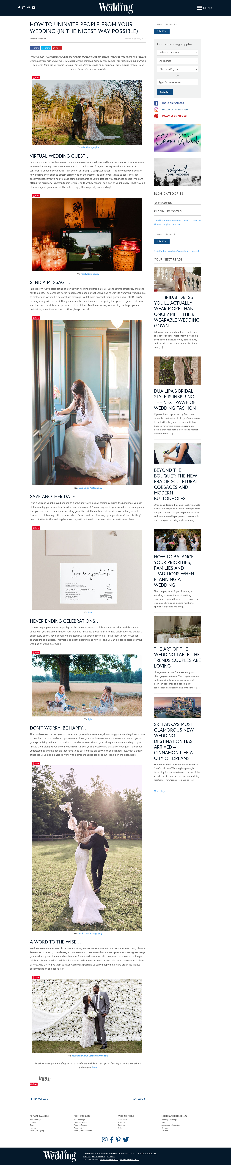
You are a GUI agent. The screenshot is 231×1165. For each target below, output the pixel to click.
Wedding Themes (80, 1125)
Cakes (32, 1125)
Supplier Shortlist (171, 224)
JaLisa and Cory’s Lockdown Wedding (90, 1055)
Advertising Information (171, 1125)
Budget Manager (172, 220)
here (94, 1067)
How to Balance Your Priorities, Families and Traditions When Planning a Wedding (174, 571)
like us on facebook (173, 103)
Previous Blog (40, 1099)
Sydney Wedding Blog (129, 1160)
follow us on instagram (175, 109)
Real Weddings (35, 1120)
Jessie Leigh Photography (89, 488)
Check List (121, 1125)
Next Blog (137, 1099)
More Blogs (159, 791)
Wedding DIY (78, 1128)
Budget (120, 1128)
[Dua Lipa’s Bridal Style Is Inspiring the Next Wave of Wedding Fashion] (177, 371)
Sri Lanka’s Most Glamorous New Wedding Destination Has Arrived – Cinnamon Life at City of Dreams (174, 741)
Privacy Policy (98, 1157)
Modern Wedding (59, 1156)
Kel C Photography (90, 147)
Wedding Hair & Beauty (83, 1131)
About (164, 1122)
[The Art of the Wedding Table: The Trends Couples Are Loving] (177, 630)
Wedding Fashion (80, 1122)
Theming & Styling (37, 1131)
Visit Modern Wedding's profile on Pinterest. (177, 251)
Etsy (90, 612)
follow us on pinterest (174, 116)
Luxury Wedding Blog (109, 1160)
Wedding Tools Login (169, 1120)
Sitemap (165, 1131)
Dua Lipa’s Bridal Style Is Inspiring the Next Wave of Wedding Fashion (175, 399)
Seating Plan (122, 1120)
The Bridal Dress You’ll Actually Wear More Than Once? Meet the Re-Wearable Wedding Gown (177, 311)
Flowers (33, 1128)
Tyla (90, 719)
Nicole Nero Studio (90, 274)
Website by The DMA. (148, 1153)
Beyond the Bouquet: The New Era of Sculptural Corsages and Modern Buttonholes (176, 484)
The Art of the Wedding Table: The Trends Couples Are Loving (177, 657)
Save (37, 77)
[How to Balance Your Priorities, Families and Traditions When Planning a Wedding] (177, 540)
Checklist (159, 220)
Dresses (33, 1122)
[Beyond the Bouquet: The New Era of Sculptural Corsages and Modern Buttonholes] (177, 454)
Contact (165, 1128)
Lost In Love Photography (89, 933)
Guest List (187, 220)
